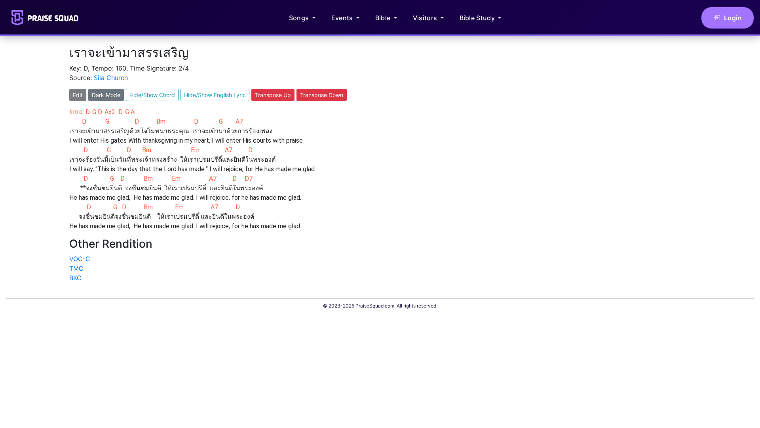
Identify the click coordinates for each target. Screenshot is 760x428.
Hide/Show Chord (152, 95)
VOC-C (79, 259)
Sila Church (111, 78)
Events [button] (343, 18)
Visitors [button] (426, 18)
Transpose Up (273, 95)
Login (733, 18)
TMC (76, 268)
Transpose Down (321, 95)
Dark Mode (106, 95)
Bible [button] (383, 18)
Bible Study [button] (478, 18)
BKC (75, 278)
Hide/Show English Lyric (215, 95)
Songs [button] (300, 18)
